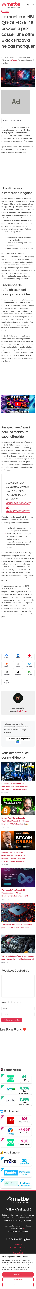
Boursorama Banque (18, 1247)
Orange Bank (18, 1253)
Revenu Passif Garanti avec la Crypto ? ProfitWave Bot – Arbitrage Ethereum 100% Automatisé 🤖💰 (15, 821)
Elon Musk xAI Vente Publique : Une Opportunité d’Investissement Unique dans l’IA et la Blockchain (14, 786)
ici (24, 1229)
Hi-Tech (6, 11)
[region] (18, 1271)
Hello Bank (18, 1245)
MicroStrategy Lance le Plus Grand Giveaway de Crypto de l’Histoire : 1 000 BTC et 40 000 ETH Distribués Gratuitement (13, 857)
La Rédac (21, 711)
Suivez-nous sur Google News (19, 739)
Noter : (4, 1003)
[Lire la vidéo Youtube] (18, 404)
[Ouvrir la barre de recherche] (28, 5)
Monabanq (18, 1250)
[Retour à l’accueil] (11, 5)
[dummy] (15, 114)
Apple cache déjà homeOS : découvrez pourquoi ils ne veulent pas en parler (16, 926)
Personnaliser (18, 1279)
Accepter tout (18, 1274)
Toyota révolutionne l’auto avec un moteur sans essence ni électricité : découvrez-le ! (17, 957)
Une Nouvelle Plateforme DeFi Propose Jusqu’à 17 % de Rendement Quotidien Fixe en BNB (14, 893)
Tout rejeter (18, 1285)
